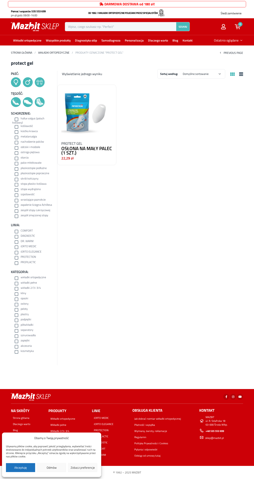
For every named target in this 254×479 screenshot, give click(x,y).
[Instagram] (233, 397)
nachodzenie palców (32, 142)
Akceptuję (20, 467)
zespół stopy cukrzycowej (35, 210)
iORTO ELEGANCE (31, 252)
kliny (23, 293)
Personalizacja (134, 40)
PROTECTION (28, 257)
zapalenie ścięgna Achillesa (36, 205)
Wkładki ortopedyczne (27, 40)
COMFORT (27, 231)
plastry (25, 314)
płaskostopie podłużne (34, 168)
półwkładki (27, 325)
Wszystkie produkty (58, 40)
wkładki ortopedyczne (33, 277)
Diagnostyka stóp (86, 40)
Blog (175, 40)
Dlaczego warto (158, 40)
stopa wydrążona (31, 189)
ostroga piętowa (30, 152)
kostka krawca (29, 131)
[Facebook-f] (226, 397)
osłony (25, 304)
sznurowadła (28, 335)
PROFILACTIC (28, 262)
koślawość (27, 126)
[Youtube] (240, 397)
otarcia (25, 157)
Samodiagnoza (110, 40)
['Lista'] (240, 74)
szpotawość (28, 194)
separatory (27, 330)
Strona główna (21, 52)
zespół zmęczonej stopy (34, 215)
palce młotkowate (31, 163)
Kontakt (187, 40)
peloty (24, 309)
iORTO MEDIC (29, 246)
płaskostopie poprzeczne (35, 173)
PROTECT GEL (71, 143)
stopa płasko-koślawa (33, 184)
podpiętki (26, 319)
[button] (239, 27)
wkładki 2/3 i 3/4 (31, 288)
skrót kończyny (29, 179)
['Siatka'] (232, 74)
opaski (24, 298)
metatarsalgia (29, 136)
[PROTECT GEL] (86, 112)
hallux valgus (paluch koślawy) (28, 120)
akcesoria (26, 346)
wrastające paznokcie (33, 200)
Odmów (52, 467)
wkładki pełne (29, 283)
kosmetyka (27, 351)
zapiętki (25, 340)
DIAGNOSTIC (28, 236)
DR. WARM (27, 241)
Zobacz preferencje (83, 467)
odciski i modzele (30, 147)
